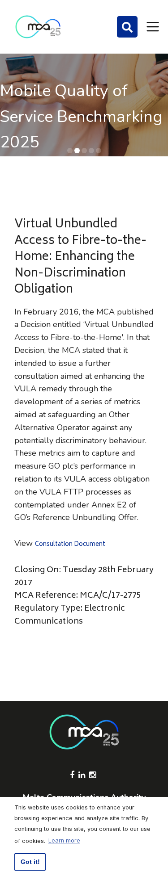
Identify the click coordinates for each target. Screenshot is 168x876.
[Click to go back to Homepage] (38, 26)
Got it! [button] (30, 861)
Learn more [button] (64, 840)
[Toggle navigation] (153, 27)
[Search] (127, 27)
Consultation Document (70, 545)
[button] (70, 150)
